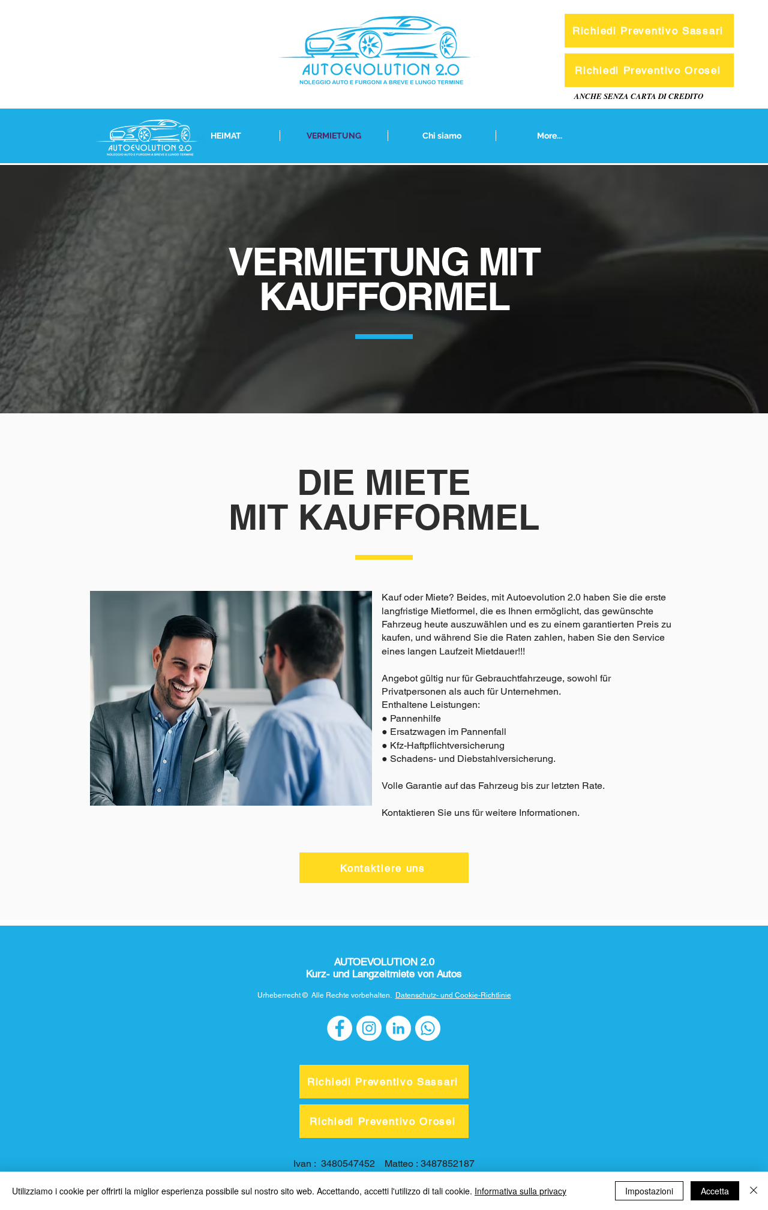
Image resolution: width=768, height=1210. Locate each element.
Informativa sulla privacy (520, 1191)
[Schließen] (753, 1190)
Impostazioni (649, 1191)
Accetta (715, 1191)
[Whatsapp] (427, 1028)
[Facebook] (339, 1028)
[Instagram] (369, 1028)
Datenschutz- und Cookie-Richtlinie (453, 995)
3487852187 (448, 1163)
